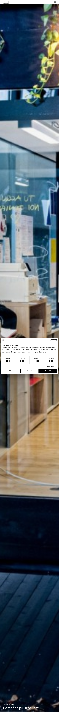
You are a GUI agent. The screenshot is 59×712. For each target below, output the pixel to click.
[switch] (22, 361)
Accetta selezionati (29, 370)
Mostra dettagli (50, 366)
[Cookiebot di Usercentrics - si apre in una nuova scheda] (51, 340)
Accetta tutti (48, 370)
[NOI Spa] (6, 2)
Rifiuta (10, 370)
